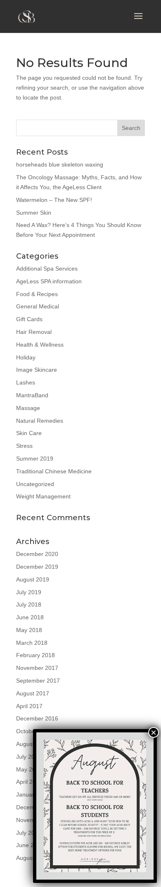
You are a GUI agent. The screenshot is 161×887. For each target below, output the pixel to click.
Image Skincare (36, 369)
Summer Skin (33, 212)
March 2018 (31, 642)
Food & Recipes (37, 294)
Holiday (26, 357)
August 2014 (32, 858)
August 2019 (32, 579)
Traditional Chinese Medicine (54, 471)
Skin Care (29, 433)
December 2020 (37, 554)
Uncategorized (35, 484)
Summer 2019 (34, 458)
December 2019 (37, 566)
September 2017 (38, 680)
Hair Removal (34, 332)
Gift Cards (29, 319)
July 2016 (28, 756)
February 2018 (35, 655)
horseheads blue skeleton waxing (59, 164)
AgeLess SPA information (49, 281)
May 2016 (29, 769)
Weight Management (43, 496)
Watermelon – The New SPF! (54, 200)
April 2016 (29, 781)
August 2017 (32, 693)
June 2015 (30, 845)
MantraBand (32, 395)
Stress (24, 445)
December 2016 (37, 718)
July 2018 (28, 604)
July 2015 (28, 832)
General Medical (37, 306)
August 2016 (32, 744)
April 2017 (29, 706)
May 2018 (29, 630)
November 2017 (37, 668)
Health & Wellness (40, 344)
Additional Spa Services (47, 268)
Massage (28, 408)
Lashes (25, 382)
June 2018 (30, 617)
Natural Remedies (39, 420)
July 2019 (28, 592)
